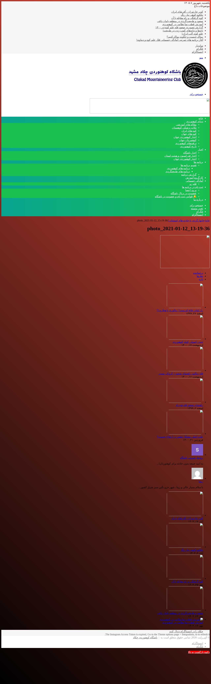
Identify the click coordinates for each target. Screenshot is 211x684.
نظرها (200, 276)
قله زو (193, 184)
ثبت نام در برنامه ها (192, 187)
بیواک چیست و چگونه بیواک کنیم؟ (185, 36)
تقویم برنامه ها (188, 165)
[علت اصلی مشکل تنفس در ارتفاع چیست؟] (185, 433)
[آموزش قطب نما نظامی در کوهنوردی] (181, 619)
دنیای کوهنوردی (194, 121)
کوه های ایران (188, 130)
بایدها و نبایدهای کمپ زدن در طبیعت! (183, 30)
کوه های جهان (188, 133)
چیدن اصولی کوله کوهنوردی (187, 342)
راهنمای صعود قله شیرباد (189, 405)
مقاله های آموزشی (186, 124)
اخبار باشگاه (189, 152)
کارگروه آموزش (194, 177)
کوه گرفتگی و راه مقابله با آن (187, 18)
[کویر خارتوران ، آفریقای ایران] (185, 515)
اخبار (200, 149)
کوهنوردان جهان (187, 140)
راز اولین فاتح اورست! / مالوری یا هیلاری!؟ (180, 310)
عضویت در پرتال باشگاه (183, 193)
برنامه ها (198, 162)
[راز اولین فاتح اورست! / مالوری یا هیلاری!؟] (185, 307)
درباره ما (198, 199)
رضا (201, 481)
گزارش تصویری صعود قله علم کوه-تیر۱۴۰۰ (179, 27)
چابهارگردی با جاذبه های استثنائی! (186, 220)
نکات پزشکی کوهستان (184, 127)
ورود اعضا (190, 190)
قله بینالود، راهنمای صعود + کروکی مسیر (180, 373)
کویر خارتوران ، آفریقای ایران (187, 11)
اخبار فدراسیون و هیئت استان (180, 155)
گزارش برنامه (188, 174)
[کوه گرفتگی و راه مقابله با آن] (185, 578)
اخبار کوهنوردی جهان (185, 137)
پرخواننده (198, 273)
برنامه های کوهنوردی (178, 168)
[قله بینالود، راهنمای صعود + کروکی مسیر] (185, 370)
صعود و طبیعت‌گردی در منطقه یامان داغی (180, 21)
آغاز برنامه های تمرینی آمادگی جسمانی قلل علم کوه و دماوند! (169, 40)
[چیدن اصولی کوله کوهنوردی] (185, 338)
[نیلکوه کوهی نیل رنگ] (185, 546)
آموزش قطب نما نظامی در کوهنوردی (182, 24)
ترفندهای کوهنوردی (185, 143)
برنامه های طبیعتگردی (178, 171)
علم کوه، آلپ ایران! (192, 33)
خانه (207, 220)
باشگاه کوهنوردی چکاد (145, 637)
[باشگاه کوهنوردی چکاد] (168, 88)
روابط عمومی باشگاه (191, 457)
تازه (201, 279)
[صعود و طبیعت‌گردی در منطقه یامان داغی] (185, 610)
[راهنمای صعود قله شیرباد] (185, 402)
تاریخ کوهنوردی (188, 146)
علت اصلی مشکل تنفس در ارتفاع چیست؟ (180, 436)
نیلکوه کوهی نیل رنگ (192, 14)
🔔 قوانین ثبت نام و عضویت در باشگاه (175, 196)
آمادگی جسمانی (194, 180)
